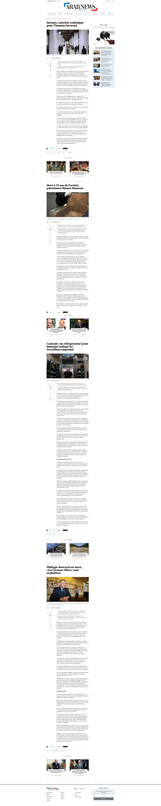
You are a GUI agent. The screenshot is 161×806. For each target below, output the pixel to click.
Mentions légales (78, 796)
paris (64, 152)
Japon (59, 534)
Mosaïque (110, 13)
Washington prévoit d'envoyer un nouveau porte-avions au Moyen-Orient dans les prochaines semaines (106, 72)
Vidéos (62, 798)
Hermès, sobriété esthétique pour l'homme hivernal (60, 18)
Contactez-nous (78, 792)
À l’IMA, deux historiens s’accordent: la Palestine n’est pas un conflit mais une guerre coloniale (56, 331)
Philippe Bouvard (55, 750)
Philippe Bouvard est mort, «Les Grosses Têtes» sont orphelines (64, 570)
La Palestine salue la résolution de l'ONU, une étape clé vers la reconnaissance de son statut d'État (79, 331)
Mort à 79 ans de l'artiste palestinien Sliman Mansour (65, 187)
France (60, 13)
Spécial (63, 319)
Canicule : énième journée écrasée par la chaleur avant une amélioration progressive (79, 555)
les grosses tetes (63, 750)
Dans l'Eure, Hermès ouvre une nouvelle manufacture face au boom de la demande (79, 173)
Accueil (48, 18)
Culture (86, 13)
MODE (59, 152)
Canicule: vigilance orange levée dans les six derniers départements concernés (56, 555)
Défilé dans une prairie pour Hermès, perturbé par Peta (56, 172)
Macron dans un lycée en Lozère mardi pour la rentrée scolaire (106, 65)
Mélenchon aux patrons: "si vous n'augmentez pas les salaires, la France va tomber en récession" (106, 78)
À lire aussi (68, 158)
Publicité (76, 794)
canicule (54, 534)
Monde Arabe (51, 13)
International (69, 13)
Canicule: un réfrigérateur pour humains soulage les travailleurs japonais (67, 346)
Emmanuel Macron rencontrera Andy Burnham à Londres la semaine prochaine (106, 84)
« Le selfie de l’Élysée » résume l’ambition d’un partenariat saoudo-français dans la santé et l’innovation (106, 53)
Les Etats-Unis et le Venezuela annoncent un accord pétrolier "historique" (106, 60)
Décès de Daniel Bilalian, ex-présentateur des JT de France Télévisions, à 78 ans (56, 771)
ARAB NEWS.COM (51, 1)
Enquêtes (94, 13)
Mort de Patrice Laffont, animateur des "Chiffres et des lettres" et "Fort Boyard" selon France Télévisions (79, 772)
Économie (79, 13)
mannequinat (70, 152)
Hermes (54, 152)
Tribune (102, 13)
